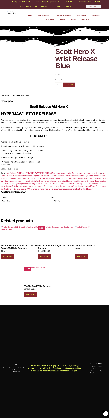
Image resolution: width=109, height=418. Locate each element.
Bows (30, 15)
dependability (83, 178)
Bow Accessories (43, 15)
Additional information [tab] (21, 95)
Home (20, 6)
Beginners (44, 6)
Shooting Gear (81, 15)
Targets (62, 19)
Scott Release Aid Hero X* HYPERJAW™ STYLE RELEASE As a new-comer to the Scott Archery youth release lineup (53, 173)
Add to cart (69, 85)
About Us (28, 6)
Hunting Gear (50, 19)
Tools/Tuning (96, 15)
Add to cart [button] (7, 256)
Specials (73, 19)
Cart (52, 6)
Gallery (59, 6)
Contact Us (67, 6)
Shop (36, 6)
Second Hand (85, 19)
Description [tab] (5, 95)
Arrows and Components (63, 15)
